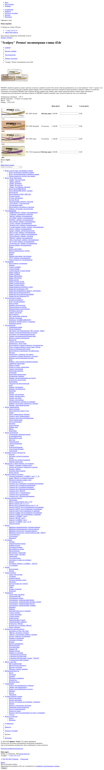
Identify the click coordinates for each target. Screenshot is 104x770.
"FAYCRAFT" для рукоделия (19, 203)
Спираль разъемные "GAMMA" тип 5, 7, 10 (24, 476)
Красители (12, 340)
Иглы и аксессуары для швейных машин (19, 171)
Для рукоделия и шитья (13, 298)
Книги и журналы (11, 716)
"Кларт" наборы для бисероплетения (21, 231)
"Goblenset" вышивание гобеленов (21, 214)
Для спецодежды (15, 558)
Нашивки (12, 607)
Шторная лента (14, 682)
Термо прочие (14, 618)
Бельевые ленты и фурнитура (15, 452)
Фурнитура (13, 680)
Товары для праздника (16, 342)
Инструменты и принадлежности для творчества (26, 345)
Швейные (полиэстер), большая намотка (23, 531)
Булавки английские (16, 300)
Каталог (7, 15)
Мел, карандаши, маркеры (18, 316)
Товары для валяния (16, 369)
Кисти (11, 673)
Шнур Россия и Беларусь (17, 665)
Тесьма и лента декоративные (19, 416)
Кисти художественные (17, 709)
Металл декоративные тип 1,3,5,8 (20, 502)
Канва (11, 247)
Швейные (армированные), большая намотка (24, 527)
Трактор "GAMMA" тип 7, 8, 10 (20, 522)
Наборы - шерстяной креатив (19, 405)
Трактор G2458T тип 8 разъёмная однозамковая (25, 513)
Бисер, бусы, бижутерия (13, 178)
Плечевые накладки (16, 311)
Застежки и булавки (16, 640)
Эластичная (13, 451)
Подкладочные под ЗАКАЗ (18, 583)
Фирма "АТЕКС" (7, 38)
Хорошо (4, 768)
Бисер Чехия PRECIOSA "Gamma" (21, 191)
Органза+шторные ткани (17, 580)
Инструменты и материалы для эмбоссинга (24, 351)
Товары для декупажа (16, 394)
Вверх (3, 762)
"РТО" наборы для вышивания (19, 258)
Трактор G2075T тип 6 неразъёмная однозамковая (26, 507)
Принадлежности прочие (17, 307)
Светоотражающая (15, 443)
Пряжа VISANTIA (15, 278)
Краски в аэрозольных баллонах (20, 705)
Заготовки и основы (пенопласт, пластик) (23, 356)
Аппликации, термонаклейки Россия (22, 603)
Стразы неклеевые (15, 614)
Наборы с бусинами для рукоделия (21, 209)
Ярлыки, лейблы (15, 469)
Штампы (12, 691)
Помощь (8, 6)
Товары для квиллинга (17, 396)
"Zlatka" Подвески (15, 183)
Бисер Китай (13, 192)
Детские (12, 542)
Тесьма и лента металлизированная (21, 418)
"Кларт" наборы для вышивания (20, 229)
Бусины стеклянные (16, 198)
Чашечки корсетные (16, 462)
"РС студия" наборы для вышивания (21, 241)
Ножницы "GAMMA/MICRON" (20, 320)
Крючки (12, 265)
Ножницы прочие (15, 323)
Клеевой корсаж (14, 578)
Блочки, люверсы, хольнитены (19, 636)
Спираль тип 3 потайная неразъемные (22, 485)
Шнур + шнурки (10, 662)
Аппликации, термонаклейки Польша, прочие (25, 602)
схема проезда (24, 754)
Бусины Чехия (14, 200)
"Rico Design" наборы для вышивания (22, 221)
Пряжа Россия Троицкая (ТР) (19, 296)
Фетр (10, 360)
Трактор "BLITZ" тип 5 (17, 518)
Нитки (7, 525)
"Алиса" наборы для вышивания (20, 223)
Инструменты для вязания (18, 263)
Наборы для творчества (17, 389)
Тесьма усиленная (15, 589)
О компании (9, 9)
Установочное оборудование (19, 660)
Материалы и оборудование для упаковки (19, 463)
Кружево (12, 423)
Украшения (9, 593)
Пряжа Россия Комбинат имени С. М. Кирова (25, 291)
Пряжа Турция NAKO (16, 285)
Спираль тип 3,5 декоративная (19, 492)
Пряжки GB (13, 649)
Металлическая (14, 645)
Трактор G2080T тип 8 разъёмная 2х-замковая (25, 514)
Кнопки (11, 642)
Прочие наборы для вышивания (20, 245)
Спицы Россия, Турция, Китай (19, 271)
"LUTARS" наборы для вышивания (21, 218)
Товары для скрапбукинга (18, 687)
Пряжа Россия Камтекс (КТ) (18, 289)
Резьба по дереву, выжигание (19, 367)
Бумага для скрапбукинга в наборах (21, 685)
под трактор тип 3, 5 (16, 482)
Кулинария (12, 372)
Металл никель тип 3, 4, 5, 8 (18, 503)
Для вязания (9, 261)
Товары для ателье (15, 312)
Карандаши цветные (16, 371)
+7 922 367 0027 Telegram (9, 759)
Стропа (11, 445)
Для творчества (10, 55)
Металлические (14, 551)
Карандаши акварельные (17, 374)
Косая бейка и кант (15, 438)
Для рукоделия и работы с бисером (21, 201)
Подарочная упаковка (16, 376)
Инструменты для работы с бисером (21, 207)
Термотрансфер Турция (17, 620)
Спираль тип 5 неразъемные (19, 494)
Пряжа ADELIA (14, 272)
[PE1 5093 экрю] (3, 144)
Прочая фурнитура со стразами (19, 611)
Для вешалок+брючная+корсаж (19, 434)
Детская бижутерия (15, 205)
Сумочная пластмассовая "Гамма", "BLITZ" (24, 658)
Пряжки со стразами (16, 653)
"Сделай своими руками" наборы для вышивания (26, 227)
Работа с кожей (14, 365)
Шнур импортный (15, 663)
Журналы (12, 720)
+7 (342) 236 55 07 (11, 30)
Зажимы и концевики (16, 638)
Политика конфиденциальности (12, 748)
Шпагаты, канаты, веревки (18, 669)
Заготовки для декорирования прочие (22, 334)
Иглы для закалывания (17, 301)
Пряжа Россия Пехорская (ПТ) (19, 292)
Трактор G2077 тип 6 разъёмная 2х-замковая (24, 511)
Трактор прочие (14, 523)
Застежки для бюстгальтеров (19, 456)
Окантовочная (14, 442)
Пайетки (12, 609)
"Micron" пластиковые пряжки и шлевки (23, 634)
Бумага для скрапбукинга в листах (21, 689)
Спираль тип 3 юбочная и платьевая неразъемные (26, 483)
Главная (7, 47)
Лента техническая (11, 432)
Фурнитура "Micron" (16, 623)
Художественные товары (13, 696)
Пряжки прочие (14, 651)
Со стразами (13, 565)
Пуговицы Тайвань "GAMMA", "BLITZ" (23, 563)
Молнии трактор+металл (13, 498)
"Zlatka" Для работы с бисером (19, 187)
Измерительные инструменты (19, 309)
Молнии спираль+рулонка (14, 474)
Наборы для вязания (16, 387)
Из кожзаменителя (15, 436)
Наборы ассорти (14, 545)
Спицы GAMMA (15, 267)
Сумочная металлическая (17, 654)
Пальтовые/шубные (15, 547)
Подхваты (12, 674)
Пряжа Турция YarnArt (17, 283)
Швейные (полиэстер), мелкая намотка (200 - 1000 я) (27, 533)
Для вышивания (10, 211)
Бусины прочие (14, 196)
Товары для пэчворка (16, 400)
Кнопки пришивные (16, 643)
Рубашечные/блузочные (17, 543)
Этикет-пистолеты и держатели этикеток (23, 467)
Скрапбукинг (9, 684)
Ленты (11, 458)
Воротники (13, 431)
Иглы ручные (13, 303)
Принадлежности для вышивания (20, 260)
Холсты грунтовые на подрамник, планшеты (24, 702)
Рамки (11, 254)
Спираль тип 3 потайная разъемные (21, 487)
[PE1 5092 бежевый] (3, 131)
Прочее (11, 392)
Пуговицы (8, 540)
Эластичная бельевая (16, 449)
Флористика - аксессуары (18, 343)
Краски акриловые (15, 700)
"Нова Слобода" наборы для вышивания (23, 234)
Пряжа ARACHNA (15, 276)
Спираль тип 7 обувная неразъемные (21, 496)
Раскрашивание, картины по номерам (22, 402)
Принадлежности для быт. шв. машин (22, 176)
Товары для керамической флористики (22, 336)
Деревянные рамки (15, 327)
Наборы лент (13, 427)
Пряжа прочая (14, 280)
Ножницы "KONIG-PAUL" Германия (22, 321)
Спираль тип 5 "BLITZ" (17, 491)
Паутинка (12, 582)
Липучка (12, 440)
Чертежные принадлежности (19, 707)
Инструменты (14, 314)
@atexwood (24, 759)
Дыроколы (12, 694)
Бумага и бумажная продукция (19, 349)
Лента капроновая (15, 422)
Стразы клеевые (14, 613)
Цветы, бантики (14, 627)
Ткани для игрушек (15, 574)
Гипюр (11, 412)
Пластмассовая (14, 647)
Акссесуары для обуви (16, 594)
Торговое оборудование (17, 471)
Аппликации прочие (16, 598)
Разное (7, 567)
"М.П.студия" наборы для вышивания (22, 232)
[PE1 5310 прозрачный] (3, 158)
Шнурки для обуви (15, 667)
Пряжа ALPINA (14, 274)
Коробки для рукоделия (17, 305)
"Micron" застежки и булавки (19, 633)
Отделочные (13, 536)
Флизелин (12, 591)
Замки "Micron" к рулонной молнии (21, 478)
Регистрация (9, 4)
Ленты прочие (14, 425)
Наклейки (12, 391)
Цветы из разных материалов (19, 338)
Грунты (11, 714)
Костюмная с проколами (17, 553)
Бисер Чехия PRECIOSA (17, 189)
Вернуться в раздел (7, 165)
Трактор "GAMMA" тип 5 (18, 520)
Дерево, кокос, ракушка (17, 554)
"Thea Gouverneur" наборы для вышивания (24, 240)
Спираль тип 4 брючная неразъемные (22, 489)
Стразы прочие (14, 616)
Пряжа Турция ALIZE (16, 281)
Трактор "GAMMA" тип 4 (18, 516)
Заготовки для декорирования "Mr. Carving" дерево (26, 331)
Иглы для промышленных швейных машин (24, 174)
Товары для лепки (11, 58)
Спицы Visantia (14, 269)
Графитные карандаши (17, 363)
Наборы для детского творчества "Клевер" (23, 403)
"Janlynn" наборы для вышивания (20, 216)
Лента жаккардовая (15, 420)
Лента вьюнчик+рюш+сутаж (19, 411)
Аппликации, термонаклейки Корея (21, 600)
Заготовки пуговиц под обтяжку (20, 560)
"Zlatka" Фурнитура (16, 185)
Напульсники (13, 569)
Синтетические (14, 534)
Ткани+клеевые (10, 573)
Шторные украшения (16, 678)
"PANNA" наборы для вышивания (21, 220)
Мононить (12, 538)
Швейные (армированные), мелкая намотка (24, 529)
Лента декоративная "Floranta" (19, 414)
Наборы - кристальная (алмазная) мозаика (23, 362)
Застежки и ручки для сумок (19, 631)
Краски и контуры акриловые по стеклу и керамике (27, 713)
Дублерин (12, 576)
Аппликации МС (15, 596)
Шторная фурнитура (12, 671)
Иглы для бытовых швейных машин (21, 172)
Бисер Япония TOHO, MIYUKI (20, 194)
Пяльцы (11, 252)
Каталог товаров (10, 51)
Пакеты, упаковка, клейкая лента (20, 465)
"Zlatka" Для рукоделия (17, 180)
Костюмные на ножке (16, 549)
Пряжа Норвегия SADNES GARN (21, 287)
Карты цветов (14, 472)
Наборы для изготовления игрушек (21, 358)
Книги (11, 718)
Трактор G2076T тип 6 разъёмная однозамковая (25, 509)
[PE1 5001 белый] (3, 119)
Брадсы (11, 693)
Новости (8, 11)
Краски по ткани (15, 711)
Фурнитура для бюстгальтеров (19, 460)
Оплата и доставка (11, 13)
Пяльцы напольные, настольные (20, 256)
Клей (10, 385)
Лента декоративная (12, 407)
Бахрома (12, 676)
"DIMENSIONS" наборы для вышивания (23, 212)
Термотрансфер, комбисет (18, 622)
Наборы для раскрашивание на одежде (22, 378)
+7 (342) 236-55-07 (14, 755)
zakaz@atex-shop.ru (11, 32)
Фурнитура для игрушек (17, 380)
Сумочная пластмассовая (17, 656)
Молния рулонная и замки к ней (20, 480)
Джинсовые (13, 500)
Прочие (11, 562)
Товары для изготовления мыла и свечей (23, 332)
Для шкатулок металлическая (19, 383)
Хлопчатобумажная (15, 447)
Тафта (11, 587)
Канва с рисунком (15, 249)
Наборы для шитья (15, 318)
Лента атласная (14, 409)
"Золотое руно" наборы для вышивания (22, 225)
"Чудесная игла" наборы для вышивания (23, 243)
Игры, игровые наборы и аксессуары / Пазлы (24, 347)
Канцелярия (13, 382)
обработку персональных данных (48, 766)
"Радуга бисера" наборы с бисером (21, 236)
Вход (6, 2)
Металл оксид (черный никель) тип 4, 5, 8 (23, 505)
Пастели (12, 352)
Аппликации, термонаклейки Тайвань (22, 605)
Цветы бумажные (15, 329)
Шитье (11, 429)
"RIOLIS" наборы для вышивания (20, 238)
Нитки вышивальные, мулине (19, 251)
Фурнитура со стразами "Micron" (20, 625)
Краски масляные (15, 698)
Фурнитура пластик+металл (14, 629)
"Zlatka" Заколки (14, 181)
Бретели (12, 454)
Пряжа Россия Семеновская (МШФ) (21, 294)
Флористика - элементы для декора (21, 354)
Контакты (8, 17)
